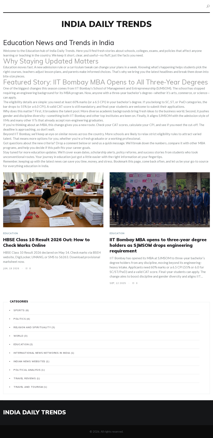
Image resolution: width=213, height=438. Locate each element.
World (20, 335)
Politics (22, 318)
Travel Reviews (27, 378)
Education (10, 233)
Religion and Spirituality (34, 327)
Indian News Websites (32, 361)
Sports (21, 310)
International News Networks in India (44, 352)
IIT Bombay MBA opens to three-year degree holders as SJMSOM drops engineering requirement (158, 245)
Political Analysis (29, 369)
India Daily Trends (106, 24)
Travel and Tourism (30, 386)
